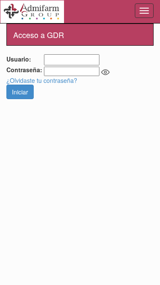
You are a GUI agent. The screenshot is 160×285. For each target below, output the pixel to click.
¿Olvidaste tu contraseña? (41, 80)
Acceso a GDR (38, 34)
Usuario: (19, 59)
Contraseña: (25, 69)
